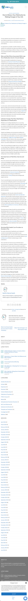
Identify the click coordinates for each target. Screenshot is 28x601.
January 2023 (4, 520)
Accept (14, 594)
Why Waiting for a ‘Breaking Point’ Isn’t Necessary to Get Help (15, 366)
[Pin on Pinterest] (17, 305)
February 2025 (4, 457)
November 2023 (4, 494)
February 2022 (4, 545)
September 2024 (4, 469)
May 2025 (3, 449)
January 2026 (4, 429)
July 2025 (3, 444)
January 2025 (4, 459)
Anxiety (10, 175)
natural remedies (13, 221)
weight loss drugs (12, 137)
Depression (3, 386)
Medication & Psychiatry (6, 394)
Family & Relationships (6, 391)
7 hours (22, 217)
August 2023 (4, 502)
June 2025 (3, 447)
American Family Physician (14, 61)
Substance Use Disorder (6, 406)
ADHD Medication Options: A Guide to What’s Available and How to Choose (14, 351)
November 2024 (4, 464)
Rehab (2, 399)
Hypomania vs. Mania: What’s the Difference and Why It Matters (15, 357)
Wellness (3, 414)
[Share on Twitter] (13, 305)
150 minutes (23, 183)
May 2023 (3, 510)
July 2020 (3, 550)
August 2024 (4, 472)
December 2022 (4, 522)
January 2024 (4, 489)
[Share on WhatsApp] (8, 305)
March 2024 (3, 484)
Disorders (3, 389)
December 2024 (4, 462)
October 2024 (4, 467)
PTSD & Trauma (4, 396)
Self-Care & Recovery (5, 404)
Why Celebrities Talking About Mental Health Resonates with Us (14, 372)
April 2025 (3, 452)
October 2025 (4, 437)
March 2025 (3, 454)
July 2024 (3, 474)
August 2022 (4, 532)
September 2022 (4, 530)
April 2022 (3, 542)
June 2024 (3, 477)
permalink (14, 310)
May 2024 (3, 479)
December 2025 (4, 432)
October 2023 (4, 497)
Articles (10, 13)
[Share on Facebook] (10, 305)
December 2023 (4, 492)
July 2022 (3, 535)
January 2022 (4, 547)
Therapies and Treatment (6, 409)
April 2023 (3, 512)
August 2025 (4, 442)
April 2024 (3, 482)
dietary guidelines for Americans (11, 204)
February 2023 (4, 517)
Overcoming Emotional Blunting (11, 361)
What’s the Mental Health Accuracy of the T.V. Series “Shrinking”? (7, 328)
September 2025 (4, 439)
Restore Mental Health (19, 20)
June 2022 (3, 537)
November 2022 (4, 525)
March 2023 (3, 515)
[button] (26, 583)
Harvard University (14, 172)
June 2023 (3, 507)
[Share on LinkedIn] (20, 305)
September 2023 (4, 499)
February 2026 (4, 427)
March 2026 (3, 424)
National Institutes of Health (15, 81)
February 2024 (4, 487)
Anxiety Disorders (5, 381)
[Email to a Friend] (15, 305)
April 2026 (3, 422)
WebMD (23, 110)
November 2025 (4, 434)
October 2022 (4, 527)
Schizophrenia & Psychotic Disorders (9, 401)
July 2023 (3, 504)
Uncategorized (16, 13)
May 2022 (3, 540)
